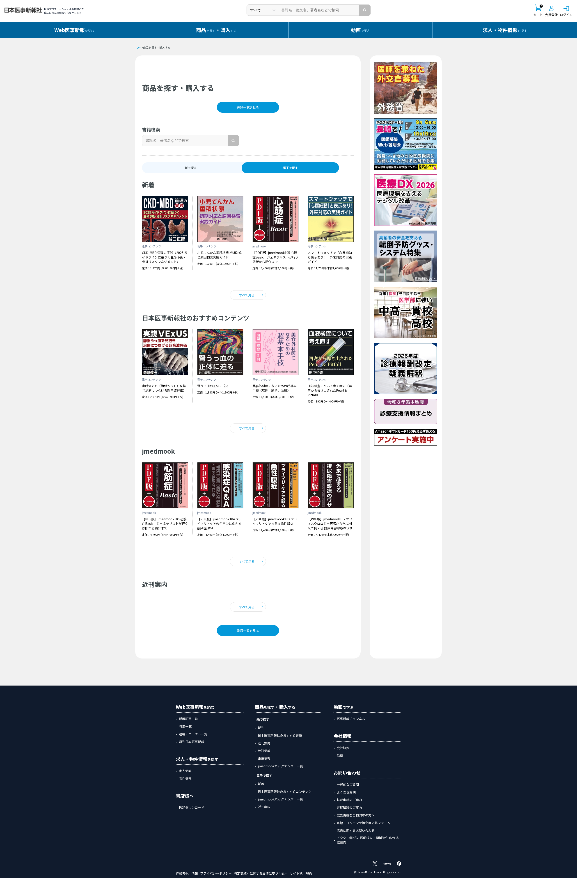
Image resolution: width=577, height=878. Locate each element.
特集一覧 (185, 726)
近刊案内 (264, 743)
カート (538, 11)
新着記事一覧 (188, 718)
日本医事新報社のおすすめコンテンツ (284, 791)
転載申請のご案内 (349, 800)
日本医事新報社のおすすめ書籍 (280, 735)
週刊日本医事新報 (191, 741)
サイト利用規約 (301, 873)
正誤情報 (264, 758)
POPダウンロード (191, 807)
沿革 (340, 755)
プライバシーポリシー (216, 873)
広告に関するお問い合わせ (356, 830)
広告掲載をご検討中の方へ (356, 815)
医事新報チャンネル (351, 718)
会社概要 (343, 747)
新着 (261, 784)
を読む (74, 29)
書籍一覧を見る (248, 107)
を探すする (216, 29)
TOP (138, 47)
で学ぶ (360, 29)
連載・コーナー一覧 (193, 734)
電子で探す (264, 775)
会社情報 (343, 736)
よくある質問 (346, 792)
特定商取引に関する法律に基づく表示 (261, 873)
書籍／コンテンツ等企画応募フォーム (363, 823)
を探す (505, 29)
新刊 (261, 727)
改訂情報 (264, 750)
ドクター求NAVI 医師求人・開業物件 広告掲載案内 (367, 839)
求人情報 (185, 770)
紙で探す (191, 168)
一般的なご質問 (348, 784)
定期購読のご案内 (349, 807)
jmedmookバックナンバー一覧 (280, 766)
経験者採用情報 (187, 873)
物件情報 (185, 778)
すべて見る (246, 295)
